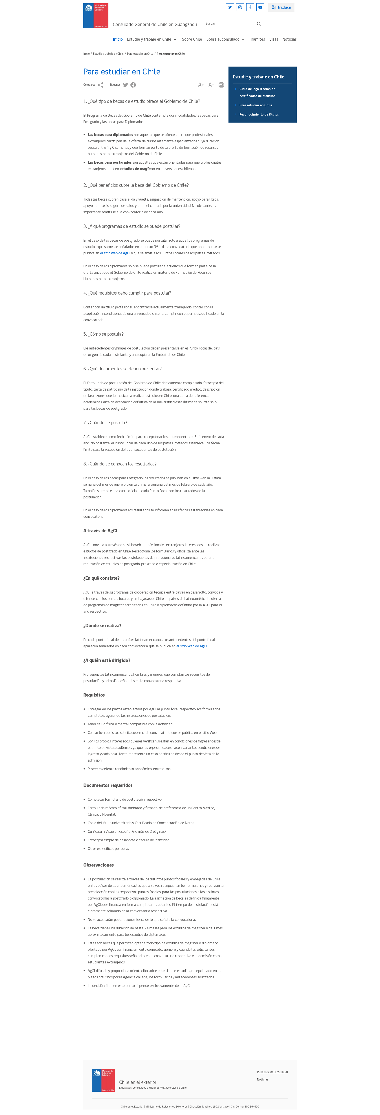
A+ (201, 85)
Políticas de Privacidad (272, 1072)
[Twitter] (230, 7)
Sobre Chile (192, 39)
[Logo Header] (95, 15)
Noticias (290, 39)
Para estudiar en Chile (140, 54)
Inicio (118, 39)
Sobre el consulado (222, 39)
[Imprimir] (221, 85)
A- (211, 85)
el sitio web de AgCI (114, 253)
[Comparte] (100, 85)
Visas (273, 39)
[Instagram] (240, 7)
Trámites (257, 39)
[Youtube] (260, 7)
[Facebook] (250, 7)
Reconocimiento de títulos (259, 114)
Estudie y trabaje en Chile (149, 39)
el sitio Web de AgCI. (192, 646)
